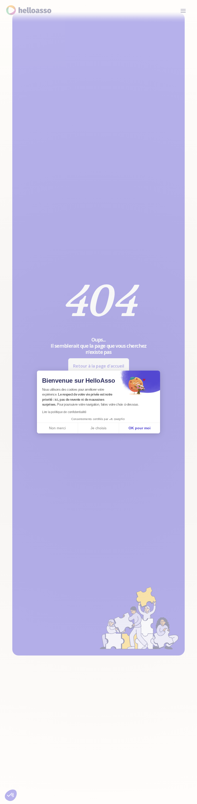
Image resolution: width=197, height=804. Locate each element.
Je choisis (98, 428)
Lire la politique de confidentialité (64, 412)
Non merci (57, 428)
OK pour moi (140, 428)
